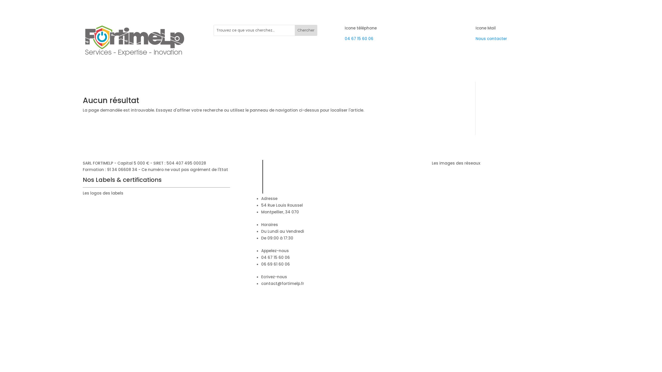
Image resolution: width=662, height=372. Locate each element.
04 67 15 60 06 (359, 38)
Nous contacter (491, 38)
